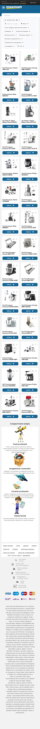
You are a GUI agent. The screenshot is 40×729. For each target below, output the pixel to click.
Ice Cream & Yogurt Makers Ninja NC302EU (9, 121)
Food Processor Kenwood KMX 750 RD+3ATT (28, 411)
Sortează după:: (12, 20)
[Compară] (13, 55)
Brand (24, 23)
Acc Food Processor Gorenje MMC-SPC (28, 279)
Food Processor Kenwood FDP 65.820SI (29, 200)
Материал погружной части (13, 39)
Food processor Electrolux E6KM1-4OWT (29, 253)
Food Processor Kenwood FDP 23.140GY (29, 95)
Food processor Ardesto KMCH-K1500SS (10, 174)
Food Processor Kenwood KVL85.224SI (9, 332)
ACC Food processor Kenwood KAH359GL (9, 385)
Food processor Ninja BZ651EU (9, 95)
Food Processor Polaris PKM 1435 (10, 68)
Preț (21, 46)
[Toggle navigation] (4, 7)
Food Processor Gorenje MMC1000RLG (29, 68)
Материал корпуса (24, 35)
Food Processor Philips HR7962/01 (29, 174)
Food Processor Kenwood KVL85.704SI (29, 226)
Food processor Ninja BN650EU (9, 226)
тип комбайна (9, 46)
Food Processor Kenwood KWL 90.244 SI (29, 147)
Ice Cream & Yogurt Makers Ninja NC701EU (29, 121)
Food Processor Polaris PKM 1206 (29, 385)
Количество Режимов (22, 31)
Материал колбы (9, 35)
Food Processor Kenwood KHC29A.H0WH (10, 305)
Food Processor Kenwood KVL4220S (8, 147)
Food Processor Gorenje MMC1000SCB (29, 305)
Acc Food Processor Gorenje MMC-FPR (8, 253)
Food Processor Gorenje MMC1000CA (10, 411)
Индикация (8, 31)
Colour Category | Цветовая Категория (16, 27)
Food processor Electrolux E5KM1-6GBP (10, 279)
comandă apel (23, 3)
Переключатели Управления (13, 42)
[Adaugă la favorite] (16, 55)
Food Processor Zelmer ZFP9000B (9, 200)
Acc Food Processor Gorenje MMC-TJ (28, 332)
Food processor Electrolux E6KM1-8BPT (10, 358)
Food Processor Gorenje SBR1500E (29, 358)
